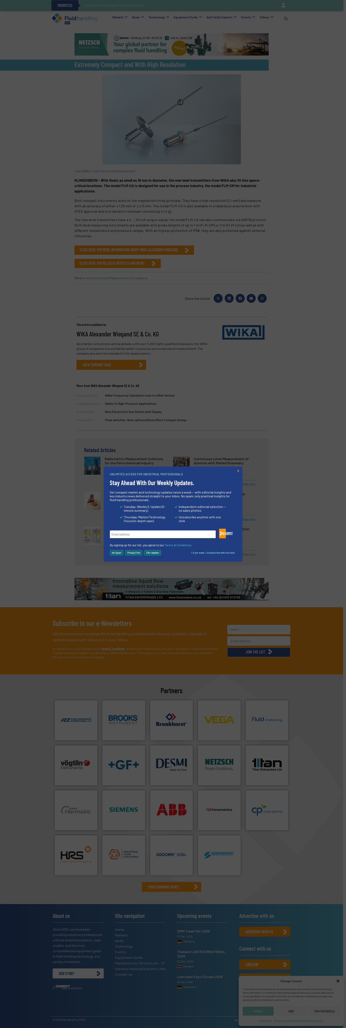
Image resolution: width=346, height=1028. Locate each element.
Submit (224, 533)
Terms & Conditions (178, 545)
